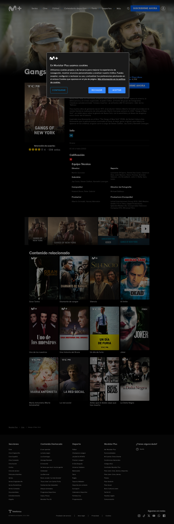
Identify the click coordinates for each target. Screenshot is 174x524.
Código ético (108, 464)
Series (35, 8)
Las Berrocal (45, 474)
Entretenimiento (14, 496)
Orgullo (11, 499)
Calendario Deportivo (79, 492)
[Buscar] (128, 8)
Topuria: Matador (78, 481)
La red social (65, 403)
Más (119, 8)
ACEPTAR (116, 90)
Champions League (79, 453)
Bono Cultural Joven (111, 489)
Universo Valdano (78, 467)
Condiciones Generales (112, 460)
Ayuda (142, 449)
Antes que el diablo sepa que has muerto (103, 404)
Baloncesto (76, 471)
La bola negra (45, 453)
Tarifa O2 (107, 492)
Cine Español (13, 456)
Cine (45, 8)
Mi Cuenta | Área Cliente (112, 456)
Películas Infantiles (15, 474)
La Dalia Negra (127, 403)
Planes (106, 478)
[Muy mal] (30, 149)
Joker (122, 352)
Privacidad (95, 516)
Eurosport (75, 489)
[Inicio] (15, 8)
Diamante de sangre (69, 301)
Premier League (77, 460)
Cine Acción (13, 464)
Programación (77, 499)
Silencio (93, 301)
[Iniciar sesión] (163, 8)
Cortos (11, 467)
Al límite (124, 301)
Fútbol (55, 8)
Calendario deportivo (75, 8)
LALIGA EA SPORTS (78, 456)
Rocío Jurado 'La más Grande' (51, 478)
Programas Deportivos (48, 492)
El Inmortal (44, 464)
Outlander (44, 471)
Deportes (107, 8)
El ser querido (45, 449)
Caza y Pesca (45, 496)
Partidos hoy (76, 496)
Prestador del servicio (63, 516)
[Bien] (39, 149)
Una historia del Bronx (70, 352)
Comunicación (109, 499)
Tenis (94, 8)
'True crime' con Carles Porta (51, 481)
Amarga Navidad (46, 460)
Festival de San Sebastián (49, 485)
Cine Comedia (13, 460)
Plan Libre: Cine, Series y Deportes (116, 471)
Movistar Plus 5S (46, 499)
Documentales (14, 492)
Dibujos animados (47, 489)
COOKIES (108, 516)
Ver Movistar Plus (110, 449)
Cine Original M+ (14, 453)
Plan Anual (108, 485)
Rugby (74, 478)
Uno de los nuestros (38, 352)
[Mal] (33, 149)
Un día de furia (97, 352)
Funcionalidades (109, 453)
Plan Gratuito (108, 481)
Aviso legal (81, 516)
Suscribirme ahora (145, 8)
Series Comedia (14, 489)
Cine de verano (14, 471)
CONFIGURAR (58, 90)
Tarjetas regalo (109, 496)
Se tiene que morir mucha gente (52, 467)
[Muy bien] (42, 149)
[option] (38, 231)
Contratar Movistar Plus (112, 467)
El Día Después (77, 464)
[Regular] (36, 149)
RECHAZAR (97, 90)
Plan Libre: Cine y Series (112, 474)
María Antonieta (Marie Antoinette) (39, 404)
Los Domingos (45, 456)
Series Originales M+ (16, 481)
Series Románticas (15, 485)
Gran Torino (34, 301)
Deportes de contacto (79, 485)
